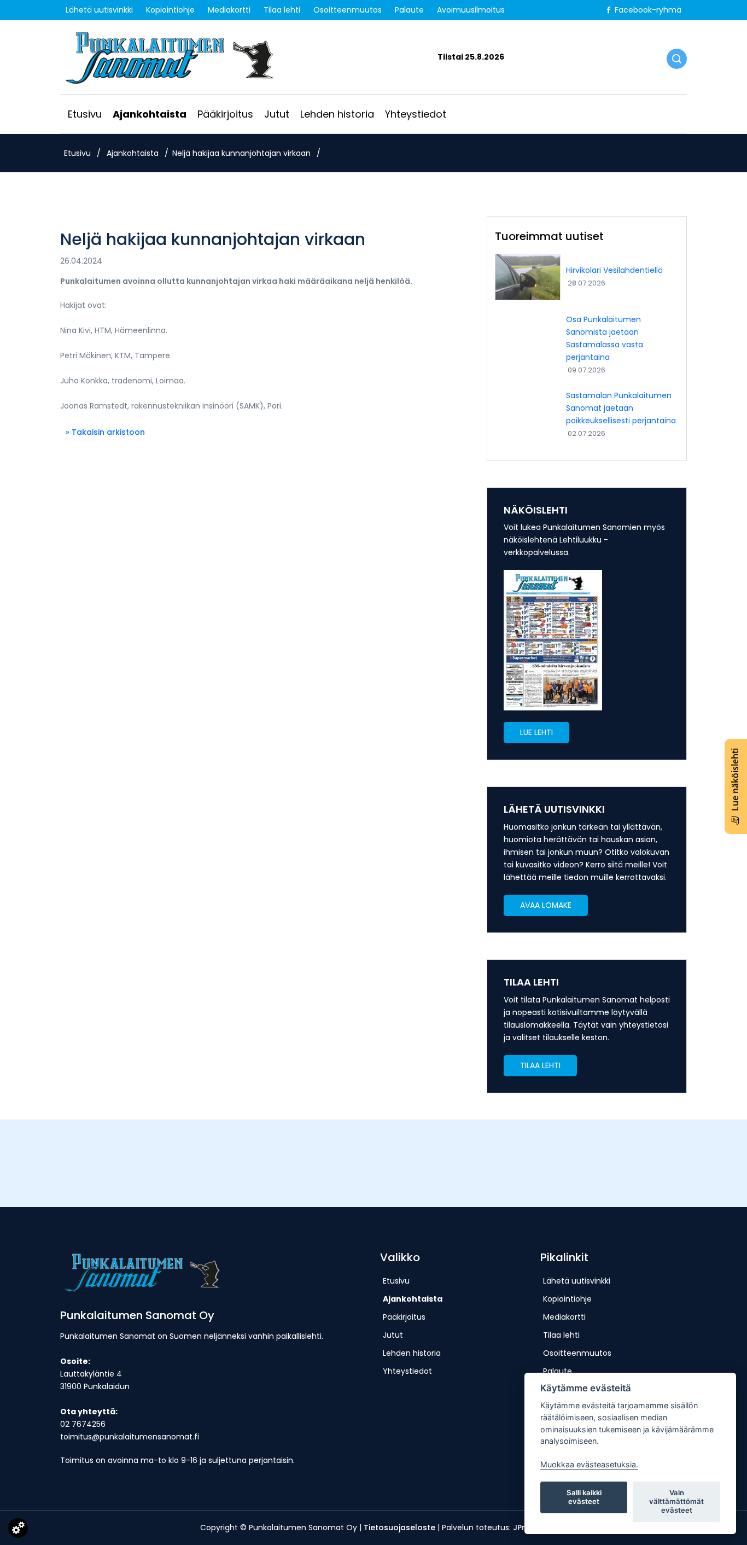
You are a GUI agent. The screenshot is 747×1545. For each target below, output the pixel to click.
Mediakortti (229, 9)
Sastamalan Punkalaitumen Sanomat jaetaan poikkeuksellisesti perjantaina (621, 408)
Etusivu (85, 114)
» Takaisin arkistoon (105, 432)
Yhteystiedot (415, 114)
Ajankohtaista (149, 114)
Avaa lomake (545, 905)
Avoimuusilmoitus (471, 9)
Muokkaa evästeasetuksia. (589, 1464)
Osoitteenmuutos (347, 9)
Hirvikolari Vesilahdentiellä (614, 270)
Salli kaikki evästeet (584, 1497)
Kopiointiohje (170, 9)
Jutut (276, 114)
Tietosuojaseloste (399, 1527)
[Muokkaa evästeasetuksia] (18, 1530)
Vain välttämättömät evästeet (676, 1501)
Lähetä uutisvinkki (99, 9)
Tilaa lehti (282, 9)
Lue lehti (536, 732)
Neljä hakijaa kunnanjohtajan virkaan (241, 153)
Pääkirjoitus (225, 114)
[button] (536, 732)
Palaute (409, 9)
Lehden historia (337, 114)
